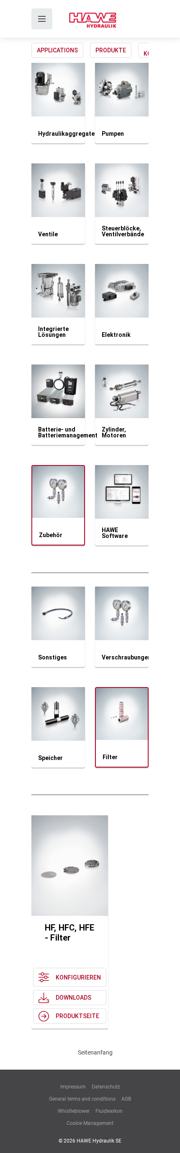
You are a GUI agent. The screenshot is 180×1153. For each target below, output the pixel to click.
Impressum (73, 1087)
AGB (126, 1099)
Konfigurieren (78, 977)
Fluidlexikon (109, 1111)
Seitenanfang (95, 1052)
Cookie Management (90, 1123)
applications (57, 50)
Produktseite (77, 1016)
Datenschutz (106, 1087)
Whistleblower (74, 1111)
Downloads (73, 997)
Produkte (110, 50)
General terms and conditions (82, 1099)
